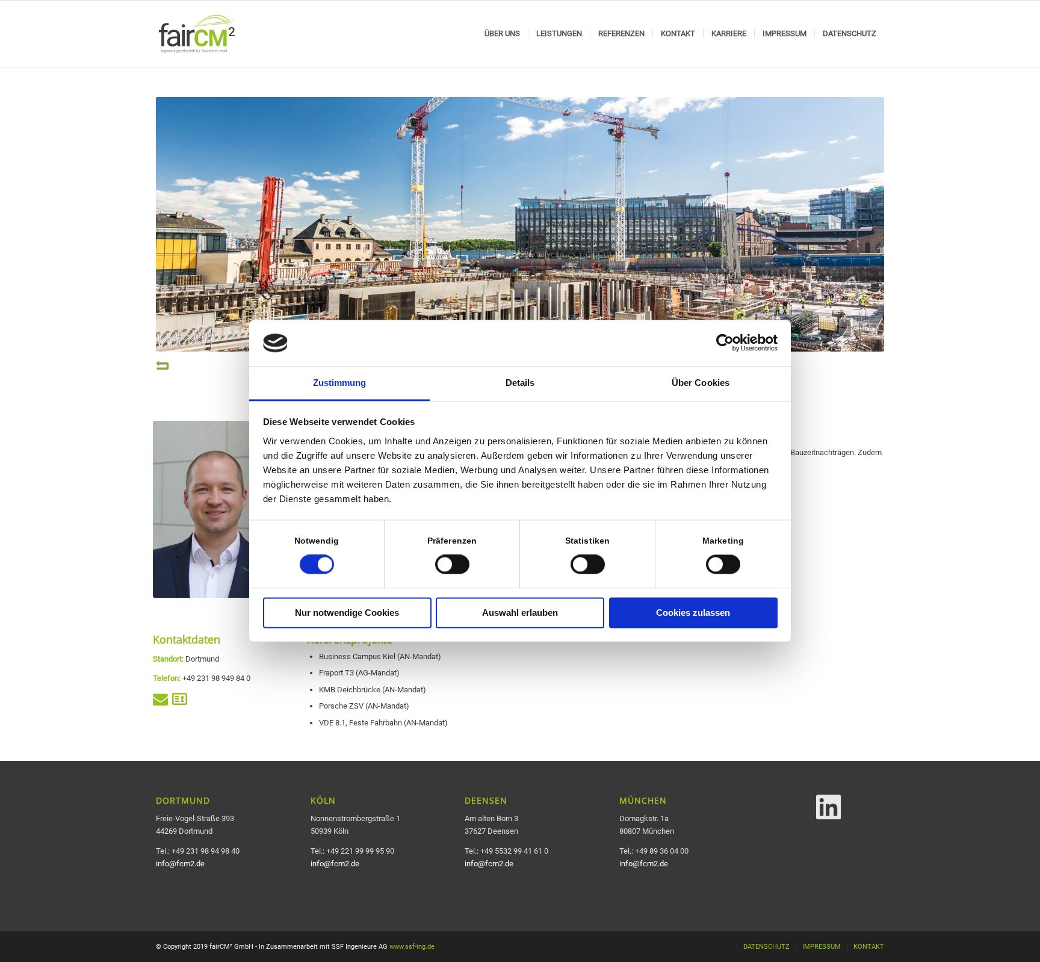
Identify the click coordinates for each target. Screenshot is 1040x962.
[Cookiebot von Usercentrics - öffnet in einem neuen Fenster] (725, 343)
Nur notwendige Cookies (347, 612)
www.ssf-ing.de (412, 947)
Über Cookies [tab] (700, 382)
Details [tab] (520, 382)
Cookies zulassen (693, 612)
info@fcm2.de (180, 863)
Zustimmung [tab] (340, 382)
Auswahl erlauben (520, 612)
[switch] (452, 564)
